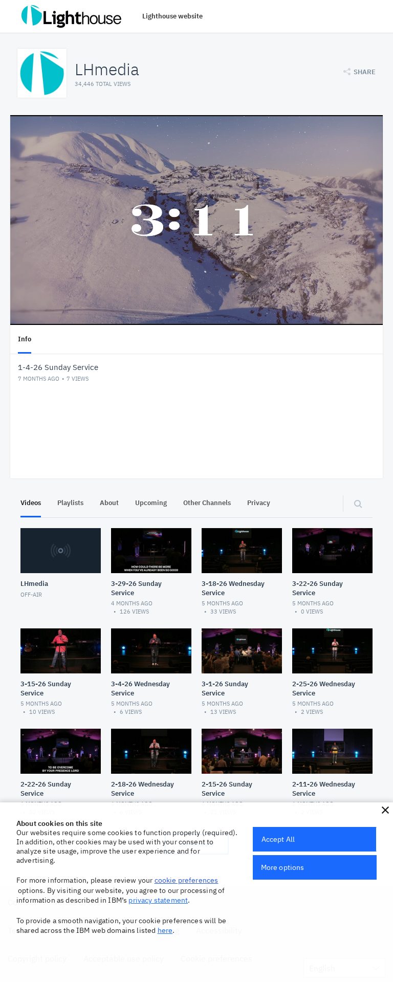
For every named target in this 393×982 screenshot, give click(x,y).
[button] (385, 810)
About (109, 502)
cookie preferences (187, 880)
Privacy (258, 502)
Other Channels (207, 502)
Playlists (70, 502)
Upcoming (151, 502)
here (165, 930)
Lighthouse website (172, 16)
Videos (30, 502)
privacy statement (158, 900)
